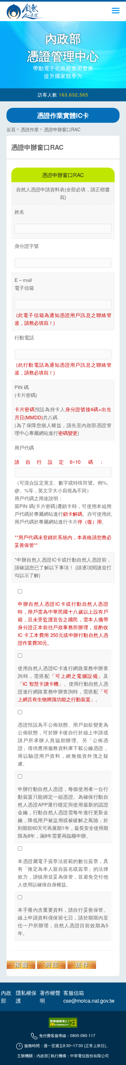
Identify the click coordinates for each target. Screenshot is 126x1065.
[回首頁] (25, 11)
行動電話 (24, 337)
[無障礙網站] (63, 1023)
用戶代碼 (24, 447)
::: (8, 126)
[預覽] (21, 964)
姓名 (19, 211)
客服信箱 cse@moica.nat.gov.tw (89, 996)
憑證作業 (30, 129)
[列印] (51, 964)
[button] (116, 13)
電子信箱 (24, 287)
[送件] (81, 964)
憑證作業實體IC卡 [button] (63, 115)
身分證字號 (27, 245)
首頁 (11, 129)
